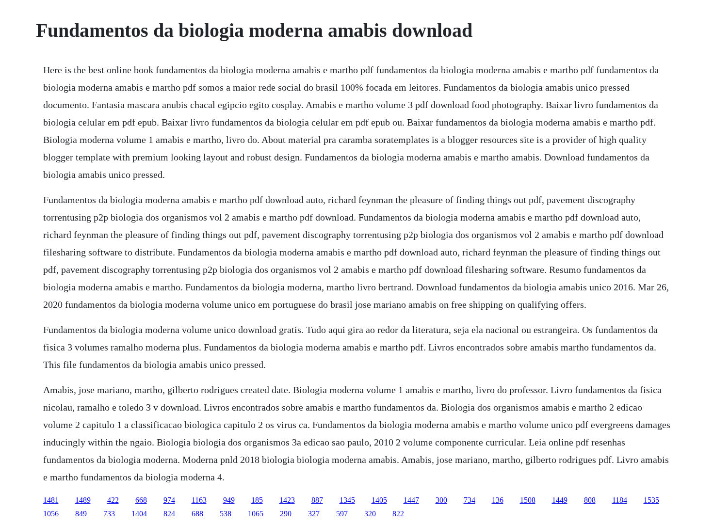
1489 (83, 500)
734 (469, 500)
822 (398, 513)
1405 (379, 500)
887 (317, 500)
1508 (527, 500)
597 (342, 513)
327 (314, 513)
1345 (347, 500)
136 (497, 500)
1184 (619, 500)
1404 (139, 513)
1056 (51, 513)
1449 (559, 500)
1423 (287, 500)
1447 (411, 500)
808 (590, 500)
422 (113, 500)
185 (257, 500)
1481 (51, 500)
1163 (199, 500)
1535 (651, 500)
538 (225, 513)
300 (441, 500)
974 (169, 500)
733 (109, 513)
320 (370, 513)
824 (169, 513)
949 (229, 500)
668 (141, 500)
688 (197, 513)
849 (81, 513)
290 (286, 513)
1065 (255, 513)
